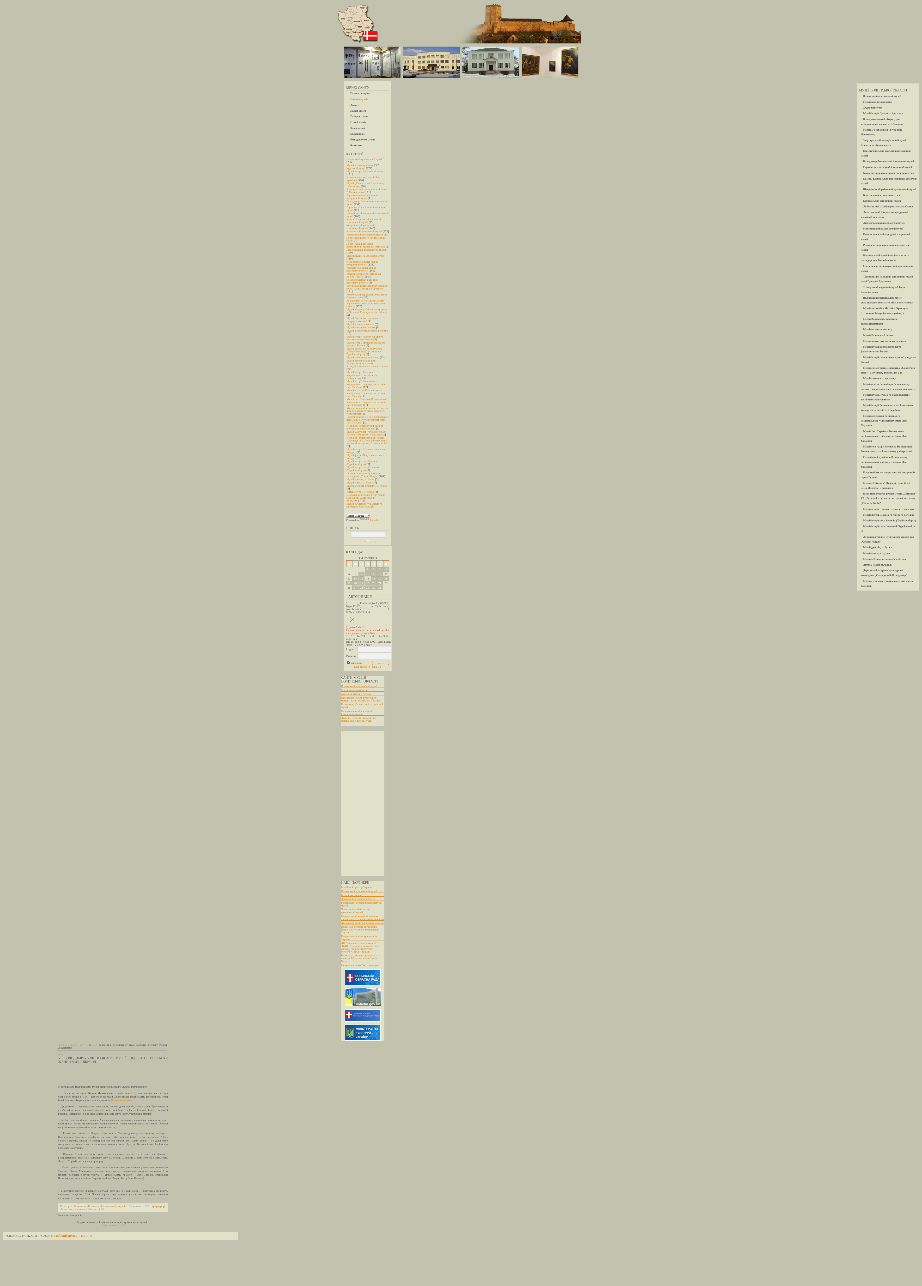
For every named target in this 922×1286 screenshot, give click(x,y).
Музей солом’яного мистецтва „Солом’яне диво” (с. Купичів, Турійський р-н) (364, 351)
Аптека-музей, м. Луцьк (360, 491)
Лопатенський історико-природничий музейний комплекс (365, 245)
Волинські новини (121, 1100)
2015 (73, 1044)
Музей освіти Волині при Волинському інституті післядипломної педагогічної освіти (367, 363)
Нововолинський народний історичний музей (362, 263)
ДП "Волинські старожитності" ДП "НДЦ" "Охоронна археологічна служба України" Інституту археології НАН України (361, 947)
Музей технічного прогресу (362, 357)
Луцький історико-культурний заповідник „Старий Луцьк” (363, 475)
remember (356, 662)
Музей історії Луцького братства (365, 171)
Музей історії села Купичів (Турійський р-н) (361, 463)
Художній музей (355, 168)
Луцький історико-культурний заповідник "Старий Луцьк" (358, 719)
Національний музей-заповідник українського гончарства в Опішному (362, 917)
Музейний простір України (356, 887)
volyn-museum (77, 1209)
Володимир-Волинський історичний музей (99, 1206)
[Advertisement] (360, 803)
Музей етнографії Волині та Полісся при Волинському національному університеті (367, 410)
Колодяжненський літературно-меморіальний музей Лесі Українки (361, 699)
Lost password (362, 666)
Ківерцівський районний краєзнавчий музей (360, 227)
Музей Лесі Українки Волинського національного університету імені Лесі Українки (366, 402)
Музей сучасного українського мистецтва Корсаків (364, 505)
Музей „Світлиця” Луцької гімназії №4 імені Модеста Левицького (366, 433)
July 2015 (367, 558)
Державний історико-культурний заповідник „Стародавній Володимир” (365, 497)
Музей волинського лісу (360, 324)
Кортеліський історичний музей (364, 234)
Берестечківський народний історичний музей (362, 197)
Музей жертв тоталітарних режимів (367, 330)
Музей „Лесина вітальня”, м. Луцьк (366, 485)
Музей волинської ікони (360, 165)
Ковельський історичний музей (364, 231)
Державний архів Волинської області (362, 922)
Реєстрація (109, 1225)
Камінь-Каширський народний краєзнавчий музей (364, 221)
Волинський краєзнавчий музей (364, 159)
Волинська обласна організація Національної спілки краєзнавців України (359, 929)
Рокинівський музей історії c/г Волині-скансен (363, 275)
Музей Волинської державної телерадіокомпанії (363, 320)
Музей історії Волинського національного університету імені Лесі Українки (366, 384)
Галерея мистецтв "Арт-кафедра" (360, 965)
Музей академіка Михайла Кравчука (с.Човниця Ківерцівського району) (367, 311)
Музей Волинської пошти (361, 327)
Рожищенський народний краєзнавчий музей (361, 269)
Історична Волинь (351, 895)
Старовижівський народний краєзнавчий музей (362, 281)
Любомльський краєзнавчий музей (366, 249)
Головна (62, 1044)
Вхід (119, 1225)
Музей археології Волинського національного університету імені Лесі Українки (366, 393)
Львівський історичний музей (358, 898)
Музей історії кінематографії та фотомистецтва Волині (364, 338)
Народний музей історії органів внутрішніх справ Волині (364, 427)
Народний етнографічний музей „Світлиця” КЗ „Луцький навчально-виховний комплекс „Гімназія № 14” (367, 440)
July (82, 1044)
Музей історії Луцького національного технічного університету (361, 375)
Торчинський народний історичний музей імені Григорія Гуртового (367, 287)
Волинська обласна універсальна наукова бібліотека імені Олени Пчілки (360, 958)
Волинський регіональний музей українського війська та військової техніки (366, 303)
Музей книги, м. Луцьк (359, 482)
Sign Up (376, 666)
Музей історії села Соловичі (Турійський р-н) (362, 469)
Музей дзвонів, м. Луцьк (360, 479)
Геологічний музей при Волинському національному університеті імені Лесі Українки (367, 419)
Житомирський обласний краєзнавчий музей (355, 911)
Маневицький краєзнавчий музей (365, 255)
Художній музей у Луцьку (356, 693)
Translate (375, 520)
